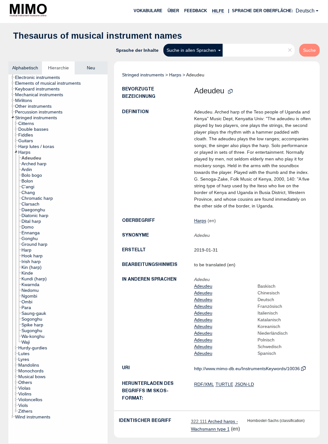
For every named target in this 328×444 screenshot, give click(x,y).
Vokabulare (148, 10)
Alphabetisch (25, 67)
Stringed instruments (143, 74)
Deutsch (305, 10)
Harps (175, 74)
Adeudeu (203, 286)
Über (173, 10)
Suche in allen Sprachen (192, 50)
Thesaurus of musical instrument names (97, 36)
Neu (91, 67)
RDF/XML (204, 384)
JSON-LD (244, 384)
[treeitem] (40, 77)
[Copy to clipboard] (230, 91)
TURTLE (224, 384)
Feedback (195, 10)
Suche (309, 50)
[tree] (58, 258)
